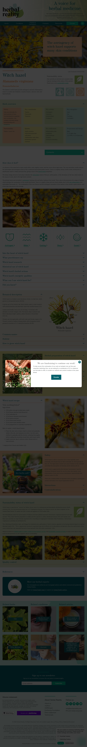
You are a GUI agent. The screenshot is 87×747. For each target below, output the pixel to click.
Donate (56, 377)
